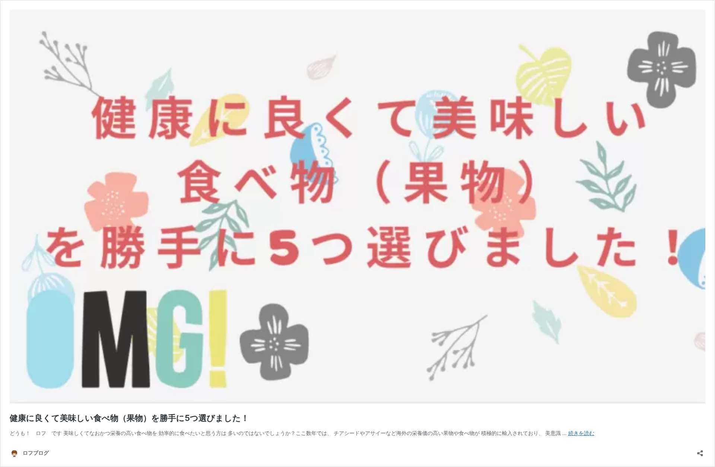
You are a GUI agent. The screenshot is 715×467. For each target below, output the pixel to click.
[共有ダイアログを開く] (700, 451)
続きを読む (581, 433)
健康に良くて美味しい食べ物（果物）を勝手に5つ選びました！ (129, 418)
